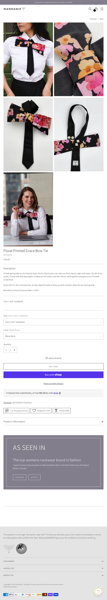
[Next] (80, 2)
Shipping (7, 402)
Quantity (7, 344)
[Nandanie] (14, 9)
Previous (93, 19)
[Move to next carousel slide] (101, 516)
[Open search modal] (90, 9)
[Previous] (27, 2)
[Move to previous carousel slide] (94, 517)
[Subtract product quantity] (6, 350)
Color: (11, 330)
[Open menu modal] (102, 9)
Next (102, 19)
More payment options (53, 383)
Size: (15, 315)
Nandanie (7, 254)
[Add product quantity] (14, 350)
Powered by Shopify (10, 587)
